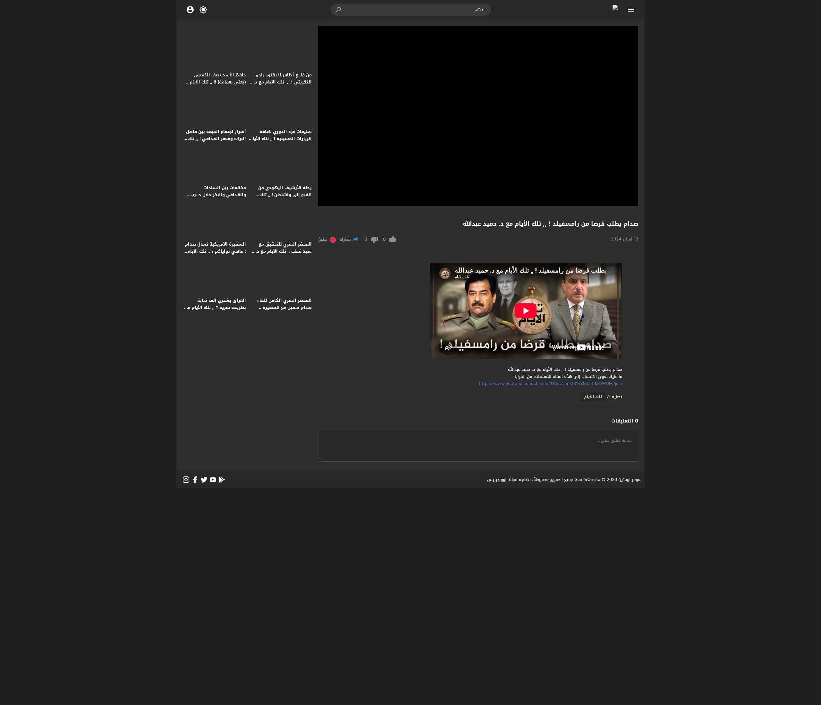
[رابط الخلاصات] (221, 479)
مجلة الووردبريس (502, 479)
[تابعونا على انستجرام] (186, 479)
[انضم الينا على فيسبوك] (194, 479)
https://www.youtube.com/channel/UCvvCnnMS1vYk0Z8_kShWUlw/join (550, 383)
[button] (339, 10)
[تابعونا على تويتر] (203, 479)
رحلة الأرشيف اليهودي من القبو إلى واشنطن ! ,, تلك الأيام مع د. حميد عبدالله (285, 195)
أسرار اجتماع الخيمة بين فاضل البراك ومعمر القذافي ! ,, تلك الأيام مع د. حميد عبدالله (216, 138)
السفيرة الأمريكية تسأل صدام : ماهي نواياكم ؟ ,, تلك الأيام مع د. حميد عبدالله (215, 251)
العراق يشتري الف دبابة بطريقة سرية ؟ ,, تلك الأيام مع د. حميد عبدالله (215, 307)
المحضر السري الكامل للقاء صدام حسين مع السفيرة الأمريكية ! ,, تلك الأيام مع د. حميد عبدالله (283, 311)
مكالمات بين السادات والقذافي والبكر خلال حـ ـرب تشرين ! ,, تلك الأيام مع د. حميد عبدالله (215, 198)
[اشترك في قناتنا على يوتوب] (212, 479)
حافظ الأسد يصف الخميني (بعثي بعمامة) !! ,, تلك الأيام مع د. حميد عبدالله (214, 82)
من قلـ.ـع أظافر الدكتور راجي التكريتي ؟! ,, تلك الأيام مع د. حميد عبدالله (283, 82)
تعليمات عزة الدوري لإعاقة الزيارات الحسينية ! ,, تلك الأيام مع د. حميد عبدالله (281, 138)
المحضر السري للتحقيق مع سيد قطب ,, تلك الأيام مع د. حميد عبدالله (284, 251)
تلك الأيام (593, 396)
